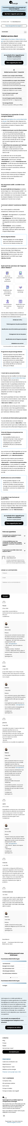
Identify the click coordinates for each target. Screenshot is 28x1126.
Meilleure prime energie (9, 1069)
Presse (4, 1043)
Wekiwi (3, 39)
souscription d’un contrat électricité (16, 119)
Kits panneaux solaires (9, 1083)
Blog (4, 1040)
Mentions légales (11, 1122)
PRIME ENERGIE (7, 1059)
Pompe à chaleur (7, 1088)
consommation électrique (18, 378)
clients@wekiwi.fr (12, 643)
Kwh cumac (6, 1086)
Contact (19, 1122)
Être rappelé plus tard (14, 63)
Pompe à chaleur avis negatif (11, 1091)
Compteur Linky (7, 1081)
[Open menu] (26, 2)
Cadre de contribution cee (10, 1062)
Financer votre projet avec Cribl (12, 1072)
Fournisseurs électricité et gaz (10, 959)
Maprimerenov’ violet (9, 1067)
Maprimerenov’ (7, 1064)
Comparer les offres (14, 1027)
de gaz (4, 121)
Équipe (4, 1045)
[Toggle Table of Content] (24, 32)
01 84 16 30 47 (6, 10)
